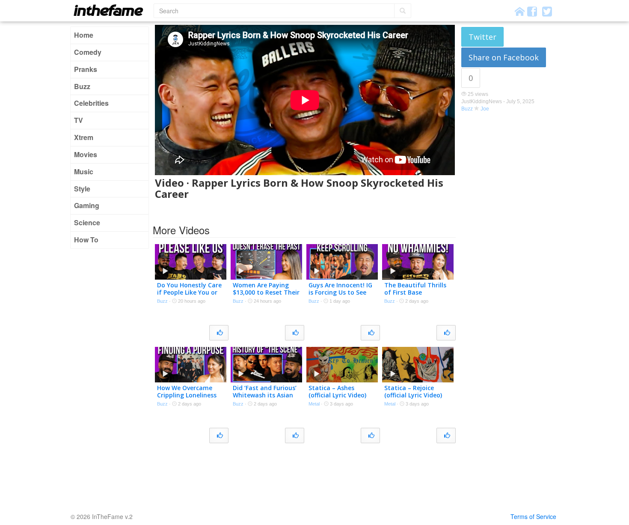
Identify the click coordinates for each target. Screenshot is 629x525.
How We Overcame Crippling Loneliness (187, 391)
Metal (314, 403)
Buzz (82, 86)
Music (83, 171)
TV (78, 120)
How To (86, 240)
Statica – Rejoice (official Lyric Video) (413, 391)
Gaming (86, 205)
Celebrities (91, 103)
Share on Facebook (504, 57)
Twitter (482, 37)
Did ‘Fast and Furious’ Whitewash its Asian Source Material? (265, 395)
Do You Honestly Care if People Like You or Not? (189, 292)
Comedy (87, 52)
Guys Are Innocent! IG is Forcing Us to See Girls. (340, 292)
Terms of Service (533, 516)
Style (82, 189)
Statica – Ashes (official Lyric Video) (337, 391)
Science (87, 222)
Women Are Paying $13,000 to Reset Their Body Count (266, 292)
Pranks (85, 69)
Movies (85, 154)
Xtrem (83, 137)
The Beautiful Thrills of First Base (415, 288)
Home (83, 35)
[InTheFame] (111, 10)
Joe (485, 109)
